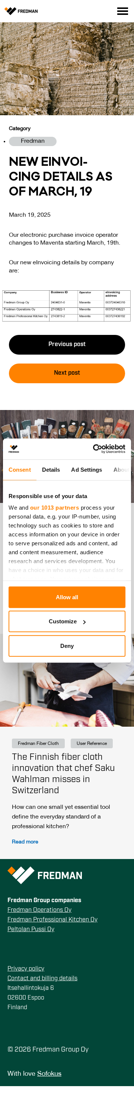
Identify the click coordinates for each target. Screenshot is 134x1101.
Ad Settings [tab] (86, 469)
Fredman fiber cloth (38, 744)
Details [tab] (51, 469)
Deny (67, 645)
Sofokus (49, 1074)
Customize (63, 621)
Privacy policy (25, 969)
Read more (25, 842)
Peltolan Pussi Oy (30, 930)
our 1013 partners (54, 507)
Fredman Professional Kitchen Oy (52, 920)
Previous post (67, 345)
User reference (92, 744)
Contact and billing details (42, 979)
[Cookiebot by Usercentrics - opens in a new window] (94, 449)
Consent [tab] (20, 469)
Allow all (67, 597)
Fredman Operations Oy (39, 910)
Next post (67, 373)
